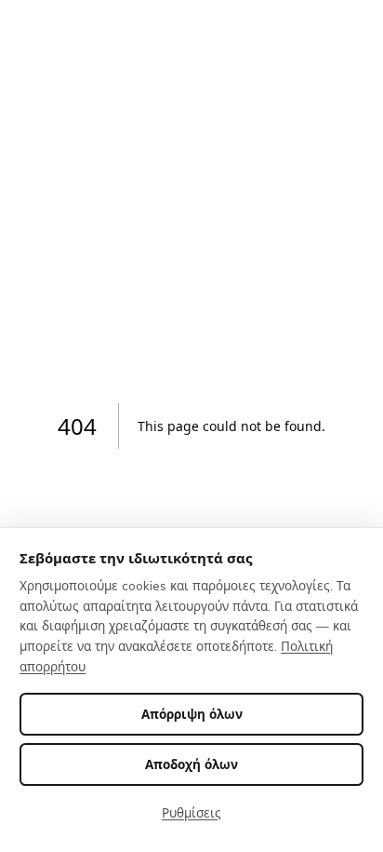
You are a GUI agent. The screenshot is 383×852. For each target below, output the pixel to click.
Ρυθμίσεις (191, 812)
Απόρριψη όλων (192, 714)
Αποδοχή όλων (191, 764)
